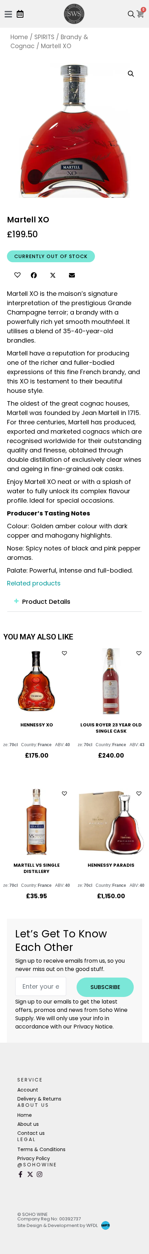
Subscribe (105, 987)
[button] (16, 274)
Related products (34, 583)
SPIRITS (44, 37)
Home (19, 37)
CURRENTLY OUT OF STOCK (51, 256)
